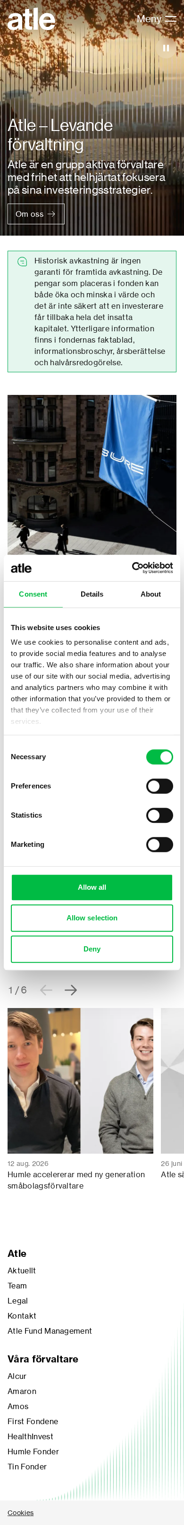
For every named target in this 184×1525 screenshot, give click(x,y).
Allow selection (92, 918)
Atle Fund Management (50, 1331)
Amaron (22, 1391)
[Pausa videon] (166, 48)
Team (17, 1285)
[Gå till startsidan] (31, 19)
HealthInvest (30, 1436)
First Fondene (33, 1421)
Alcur (17, 1376)
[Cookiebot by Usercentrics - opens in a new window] (132, 568)
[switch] (159, 786)
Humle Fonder (33, 1451)
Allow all (92, 887)
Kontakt (22, 1316)
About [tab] (151, 594)
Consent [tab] (33, 594)
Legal (18, 1300)
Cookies (20, 1513)
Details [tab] (92, 594)
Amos (18, 1406)
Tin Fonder (27, 1466)
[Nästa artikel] (70, 990)
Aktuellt (22, 1270)
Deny (92, 949)
